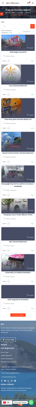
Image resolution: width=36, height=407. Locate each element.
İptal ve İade (4, 352)
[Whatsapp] (31, 402)
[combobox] (28, 31)
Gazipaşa (13, 90)
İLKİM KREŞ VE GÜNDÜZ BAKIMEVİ (18, 272)
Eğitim (28, 12)
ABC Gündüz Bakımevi (18, 242)
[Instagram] (12, 381)
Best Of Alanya (10, 12)
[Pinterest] (15, 381)
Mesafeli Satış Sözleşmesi (9, 362)
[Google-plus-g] (8, 381)
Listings (20, 12)
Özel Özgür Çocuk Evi (18, 52)
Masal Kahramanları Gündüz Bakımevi (18, 153)
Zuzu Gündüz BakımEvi (18, 86)
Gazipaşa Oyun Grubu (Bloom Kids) (18, 215)
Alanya (12, 56)
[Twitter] (5, 381)
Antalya (7, 56)
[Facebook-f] (2, 381)
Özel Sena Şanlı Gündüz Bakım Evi (18, 119)
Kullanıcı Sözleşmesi (7, 358)
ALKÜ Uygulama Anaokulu (18, 299)
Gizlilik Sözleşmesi (6, 355)
